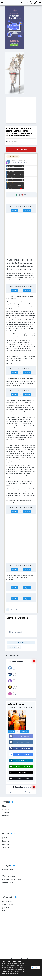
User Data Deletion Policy (12, 879)
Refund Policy (8, 869)
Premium (6, 847)
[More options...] (33, 201)
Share (21, 642)
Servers (6, 844)
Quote (15, 609)
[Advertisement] (21, 110)
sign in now (22, 622)
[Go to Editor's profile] (10, 680)
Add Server (7, 841)
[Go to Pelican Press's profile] (8, 162)
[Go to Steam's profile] (10, 674)
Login (5, 806)
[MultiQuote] (7, 609)
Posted (19, 162)
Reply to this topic (21, 149)
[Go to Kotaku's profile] (10, 687)
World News (22, 143)
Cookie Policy (8, 882)
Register (6, 809)
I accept (36, 967)
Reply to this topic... (16, 632)
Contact (6, 815)
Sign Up (27, 210)
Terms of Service (9, 876)
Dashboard (7, 838)
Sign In (14, 210)
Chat (4, 911)
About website (8, 901)
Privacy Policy (8, 873)
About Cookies (8, 904)
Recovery (6, 812)
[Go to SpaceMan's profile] (10, 693)
